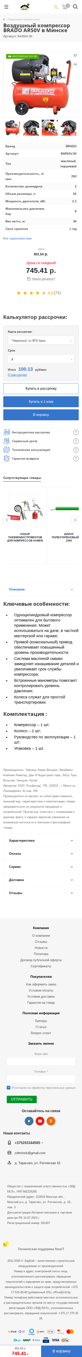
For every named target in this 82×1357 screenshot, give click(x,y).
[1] (19, 293)
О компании (41, 935)
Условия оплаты (41, 990)
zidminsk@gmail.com (30, 1153)
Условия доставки (41, 996)
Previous (7, 520)
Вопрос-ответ (41, 1033)
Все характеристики (17, 238)
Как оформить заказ (41, 984)
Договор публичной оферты (41, 960)
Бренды (41, 1021)
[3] (32, 293)
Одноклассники (51, 1121)
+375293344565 (27, 1143)
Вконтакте (29, 1121)
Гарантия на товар (41, 1002)
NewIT (59, 1249)
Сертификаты (41, 966)
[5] (44, 293)
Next (75, 520)
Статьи (41, 1027)
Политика (41, 954)
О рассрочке (17, 375)
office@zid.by (61, 1292)
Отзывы (41, 941)
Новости (41, 948)
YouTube (40, 1121)
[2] (25, 293)
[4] (38, 293)
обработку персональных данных (53, 1087)
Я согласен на (43, 1087)
